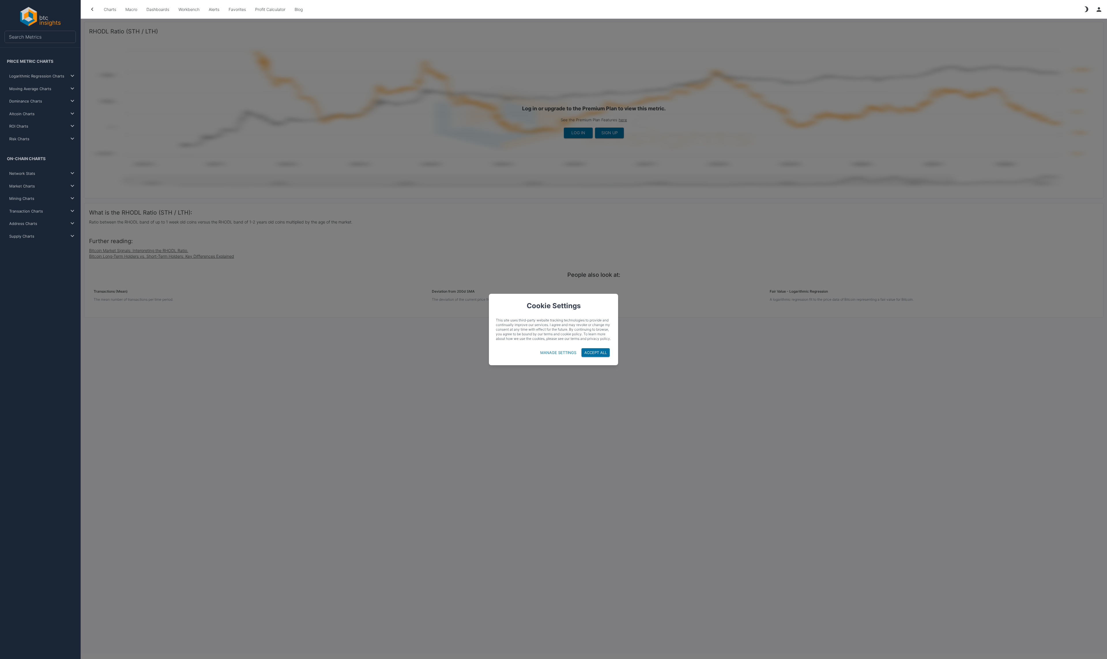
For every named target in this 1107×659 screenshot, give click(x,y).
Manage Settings (558, 352)
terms (575, 338)
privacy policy (598, 338)
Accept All (595, 352)
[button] (41, 76)
